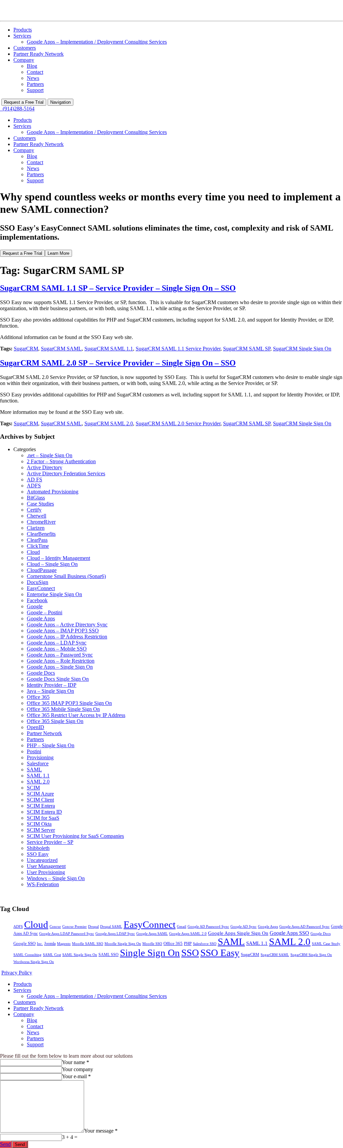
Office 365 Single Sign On (55, 721)
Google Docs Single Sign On (58, 679)
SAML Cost (52, 955)
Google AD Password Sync (208, 926)
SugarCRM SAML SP (246, 348)
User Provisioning (46, 872)
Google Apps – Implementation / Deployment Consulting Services (97, 42)
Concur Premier (74, 926)
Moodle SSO (152, 944)
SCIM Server (41, 830)
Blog (32, 66)
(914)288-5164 (17, 108)
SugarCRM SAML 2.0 (108, 423)
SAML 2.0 (38, 781)
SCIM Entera (41, 806)
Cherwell (36, 516)
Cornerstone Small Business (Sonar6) (66, 576)
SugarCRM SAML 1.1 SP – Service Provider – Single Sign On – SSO (118, 288)
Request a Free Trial (24, 102)
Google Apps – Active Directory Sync (67, 624)
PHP (188, 943)
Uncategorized (42, 860)
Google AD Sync (243, 926)
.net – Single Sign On (49, 455)
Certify (34, 510)
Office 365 (38, 697)
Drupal (93, 926)
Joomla (50, 943)
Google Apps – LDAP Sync (56, 642)
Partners (35, 84)
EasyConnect (41, 588)
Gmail (181, 926)
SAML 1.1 (38, 775)
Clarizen (36, 528)
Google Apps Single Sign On (238, 933)
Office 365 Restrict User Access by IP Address (76, 715)
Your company (77, 1069)
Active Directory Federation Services (66, 473)
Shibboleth (38, 848)
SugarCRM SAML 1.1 (108, 348)
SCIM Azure (40, 794)
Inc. (40, 944)
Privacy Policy (16, 972)
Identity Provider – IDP (51, 685)
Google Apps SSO (289, 933)
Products (22, 30)
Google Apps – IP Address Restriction (67, 636)
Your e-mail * (76, 1076)
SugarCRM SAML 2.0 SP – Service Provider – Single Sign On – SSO (118, 362)
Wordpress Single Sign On (33, 962)
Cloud (33, 552)
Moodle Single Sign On (123, 944)
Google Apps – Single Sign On (60, 667)
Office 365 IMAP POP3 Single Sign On (69, 703)
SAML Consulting (27, 955)
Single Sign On (150, 952)
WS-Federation (43, 884)
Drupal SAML (111, 926)
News (33, 78)
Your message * (101, 1131)
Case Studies (40, 504)
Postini (34, 751)
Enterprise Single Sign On (54, 594)
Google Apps (41, 618)
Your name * (75, 1062)
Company (23, 60)
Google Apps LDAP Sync (115, 934)
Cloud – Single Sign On (52, 564)
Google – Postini (44, 612)
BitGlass (36, 497)
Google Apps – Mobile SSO (57, 649)
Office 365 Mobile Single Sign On (63, 709)
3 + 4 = (69, 1137)
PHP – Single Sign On (50, 745)
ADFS (34, 485)
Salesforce (38, 763)
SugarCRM (26, 348)
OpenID (35, 727)
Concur (55, 926)
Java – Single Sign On (50, 691)
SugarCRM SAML (61, 348)
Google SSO (24, 943)
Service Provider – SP (50, 842)
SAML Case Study (326, 944)
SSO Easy (38, 854)
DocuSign (37, 582)
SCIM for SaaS (43, 818)
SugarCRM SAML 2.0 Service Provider (178, 423)
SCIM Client (40, 800)
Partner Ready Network (38, 54)
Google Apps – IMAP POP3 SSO (63, 630)
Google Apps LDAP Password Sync (66, 933)
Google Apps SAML (152, 933)
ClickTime (38, 546)
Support (35, 90)
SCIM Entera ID (44, 812)
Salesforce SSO (204, 944)
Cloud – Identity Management (58, 558)
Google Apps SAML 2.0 (188, 934)
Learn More (58, 253)
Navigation (60, 102)
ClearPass (37, 540)
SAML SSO (108, 954)
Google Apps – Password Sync (60, 655)
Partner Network (44, 733)
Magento (64, 944)
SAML (34, 769)
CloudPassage (42, 570)
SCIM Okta (39, 824)
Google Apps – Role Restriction (60, 661)
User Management (46, 866)
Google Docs (41, 673)
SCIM (33, 788)
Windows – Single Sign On (56, 878)
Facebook (37, 600)
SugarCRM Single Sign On (302, 348)
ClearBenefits (41, 534)
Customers (24, 48)
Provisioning (40, 757)
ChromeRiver (41, 522)
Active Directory (44, 467)
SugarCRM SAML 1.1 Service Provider (178, 348)
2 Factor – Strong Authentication (61, 461)
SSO (190, 952)
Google (35, 606)
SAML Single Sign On (79, 955)
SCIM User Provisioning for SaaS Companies (75, 836)
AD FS (34, 479)
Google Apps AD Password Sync (304, 926)
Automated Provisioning (52, 491)
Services (22, 36)
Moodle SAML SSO (87, 944)
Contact (35, 72)
